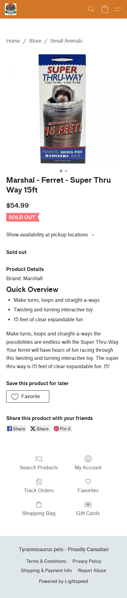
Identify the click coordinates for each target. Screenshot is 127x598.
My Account (88, 468)
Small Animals (66, 41)
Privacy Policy (86, 561)
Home (13, 41)
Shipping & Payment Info (46, 570)
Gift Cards (88, 513)
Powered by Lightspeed (63, 581)
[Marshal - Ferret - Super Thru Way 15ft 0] (63, 108)
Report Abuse (92, 570)
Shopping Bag (38, 513)
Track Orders (39, 490)
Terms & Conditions (46, 561)
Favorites (88, 490)
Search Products (39, 468)
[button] (11, 9)
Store (35, 41)
